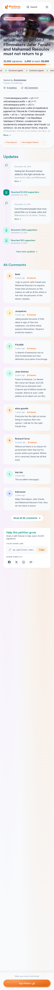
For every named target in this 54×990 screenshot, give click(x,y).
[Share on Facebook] (9, 562)
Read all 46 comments (27, 518)
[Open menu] (47, 7)
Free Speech (11, 142)
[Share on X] (16, 562)
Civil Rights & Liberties (14, 19)
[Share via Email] (31, 562)
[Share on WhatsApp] (24, 562)
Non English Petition (30, 142)
